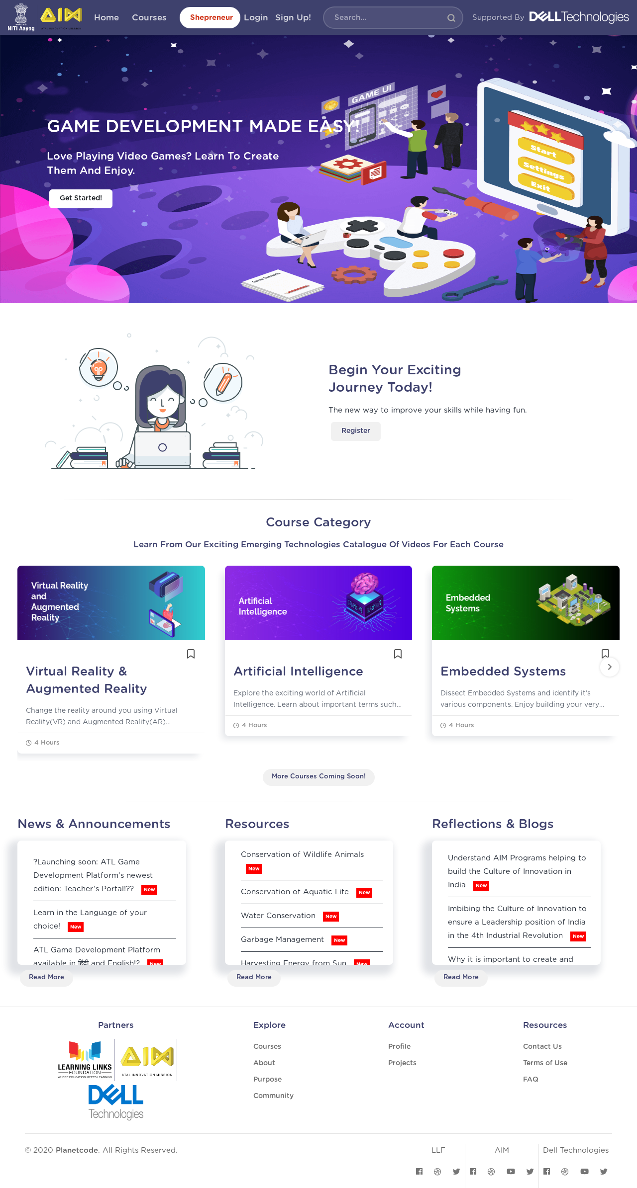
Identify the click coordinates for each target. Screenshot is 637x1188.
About (264, 1063)
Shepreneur (211, 17)
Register (355, 430)
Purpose (267, 1079)
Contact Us (542, 1046)
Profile (399, 1046)
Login (256, 17)
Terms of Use (545, 1063)
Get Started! (81, 198)
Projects (402, 1063)
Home (106, 17)
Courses (149, 17)
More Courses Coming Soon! (319, 776)
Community (273, 1096)
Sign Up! (293, 17)
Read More (46, 977)
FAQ (530, 1079)
